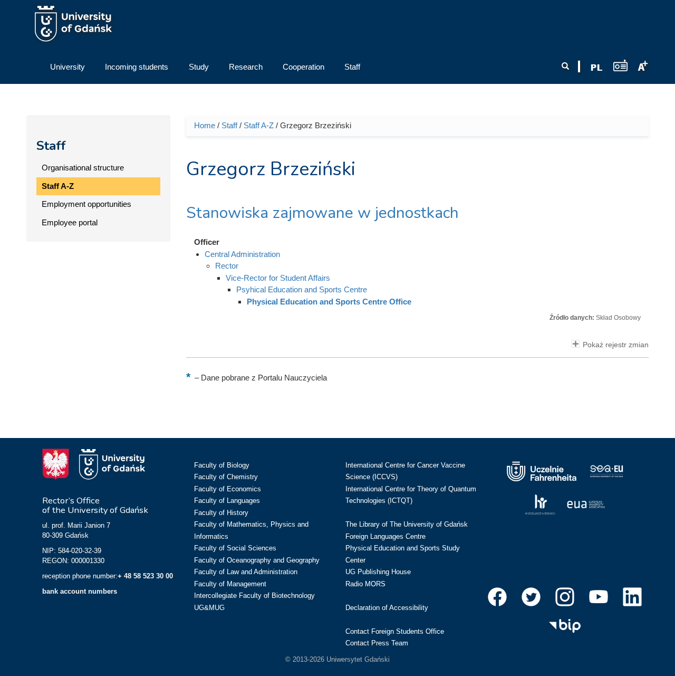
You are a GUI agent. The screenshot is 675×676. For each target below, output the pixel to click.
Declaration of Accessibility (386, 608)
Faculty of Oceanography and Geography (257, 560)
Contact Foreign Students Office (394, 631)
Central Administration (242, 254)
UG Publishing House (378, 572)
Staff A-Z (58, 186)
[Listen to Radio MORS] (620, 65)
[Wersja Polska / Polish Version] (596, 67)
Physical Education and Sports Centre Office (329, 301)
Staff (51, 145)
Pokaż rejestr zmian (616, 345)
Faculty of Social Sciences (235, 548)
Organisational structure (83, 167)
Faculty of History (221, 513)
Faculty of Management (230, 584)
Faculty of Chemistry (226, 477)
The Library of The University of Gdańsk (406, 524)
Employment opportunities (86, 203)
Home (204, 125)
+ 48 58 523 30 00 (145, 576)
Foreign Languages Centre (385, 536)
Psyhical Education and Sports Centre (301, 289)
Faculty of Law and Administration (245, 572)
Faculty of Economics (227, 489)
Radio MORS (365, 584)
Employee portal (70, 222)
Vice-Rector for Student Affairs (278, 277)
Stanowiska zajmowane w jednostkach (322, 213)
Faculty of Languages (227, 500)
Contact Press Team (376, 643)
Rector (226, 265)
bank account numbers (79, 591)
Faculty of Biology (221, 465)
